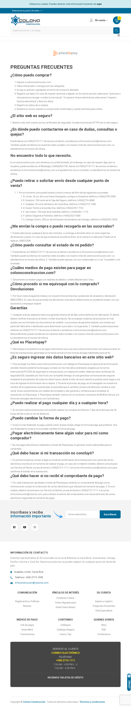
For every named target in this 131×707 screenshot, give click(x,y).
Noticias (27, 606)
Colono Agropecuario (65, 602)
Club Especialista (103, 610)
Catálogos (65, 625)
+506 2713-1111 (65, 660)
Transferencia (27, 634)
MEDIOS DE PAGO (27, 619)
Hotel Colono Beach (65, 607)
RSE (104, 629)
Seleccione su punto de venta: (26, 10)
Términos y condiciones (92, 702)
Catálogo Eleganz (65, 629)
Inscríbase (110, 514)
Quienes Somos (104, 619)
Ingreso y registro (104, 601)
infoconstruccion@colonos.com (32, 582)
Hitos (103, 625)
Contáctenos (103, 634)
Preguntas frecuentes (104, 606)
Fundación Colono (65, 598)
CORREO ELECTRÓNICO (65, 652)
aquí (99, 4)
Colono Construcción (34, 702)
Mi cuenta (100, 20)
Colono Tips (65, 634)
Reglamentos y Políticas (27, 601)
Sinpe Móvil (27, 629)
